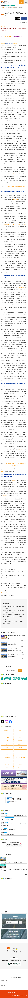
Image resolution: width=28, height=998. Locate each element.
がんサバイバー (7, 730)
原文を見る (4, 592)
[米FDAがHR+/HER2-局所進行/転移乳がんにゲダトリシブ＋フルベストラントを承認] (4, 637)
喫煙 (7, 767)
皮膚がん (7, 744)
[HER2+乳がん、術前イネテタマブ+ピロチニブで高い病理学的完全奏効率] (4, 650)
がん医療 (20, 761)
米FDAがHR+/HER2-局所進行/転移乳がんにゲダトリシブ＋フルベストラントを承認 (17, 637)
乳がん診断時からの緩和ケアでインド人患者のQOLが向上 (16, 655)
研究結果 (15, 199)
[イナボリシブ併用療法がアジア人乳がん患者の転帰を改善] (4, 644)
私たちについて (4, 980)
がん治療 (20, 754)
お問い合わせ (4, 985)
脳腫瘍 (20, 747)
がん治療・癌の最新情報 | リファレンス (20, 995)
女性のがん (7, 734)
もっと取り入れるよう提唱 (8, 174)
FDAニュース (20, 767)
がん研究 (7, 761)
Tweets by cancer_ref (15, 977)
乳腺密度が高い (21, 287)
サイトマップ (4, 983)
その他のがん (20, 750)
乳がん (20, 730)
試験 (20, 449)
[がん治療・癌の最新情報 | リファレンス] (5, 2)
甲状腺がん (7, 747)
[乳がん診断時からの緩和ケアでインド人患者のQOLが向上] (4, 656)
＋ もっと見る (24, 875)
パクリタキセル (7, 224)
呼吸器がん (20, 740)
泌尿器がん (20, 737)
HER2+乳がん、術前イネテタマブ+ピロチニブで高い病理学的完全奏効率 (17, 649)
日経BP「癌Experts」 (7, 36)
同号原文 (3, 26)
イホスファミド (16, 224)
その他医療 (7, 764)
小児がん (7, 750)
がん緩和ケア (7, 757)
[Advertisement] (14, 699)
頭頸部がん (20, 744)
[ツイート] (17, 18)
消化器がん (20, 734)
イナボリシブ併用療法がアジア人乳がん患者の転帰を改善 (16, 643)
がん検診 (20, 764)
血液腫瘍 (7, 737)
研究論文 (14, 480)
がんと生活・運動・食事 (20, 757)
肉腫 (7, 740)
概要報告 (4, 495)
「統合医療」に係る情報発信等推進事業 (10, 842)
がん (7, 754)
